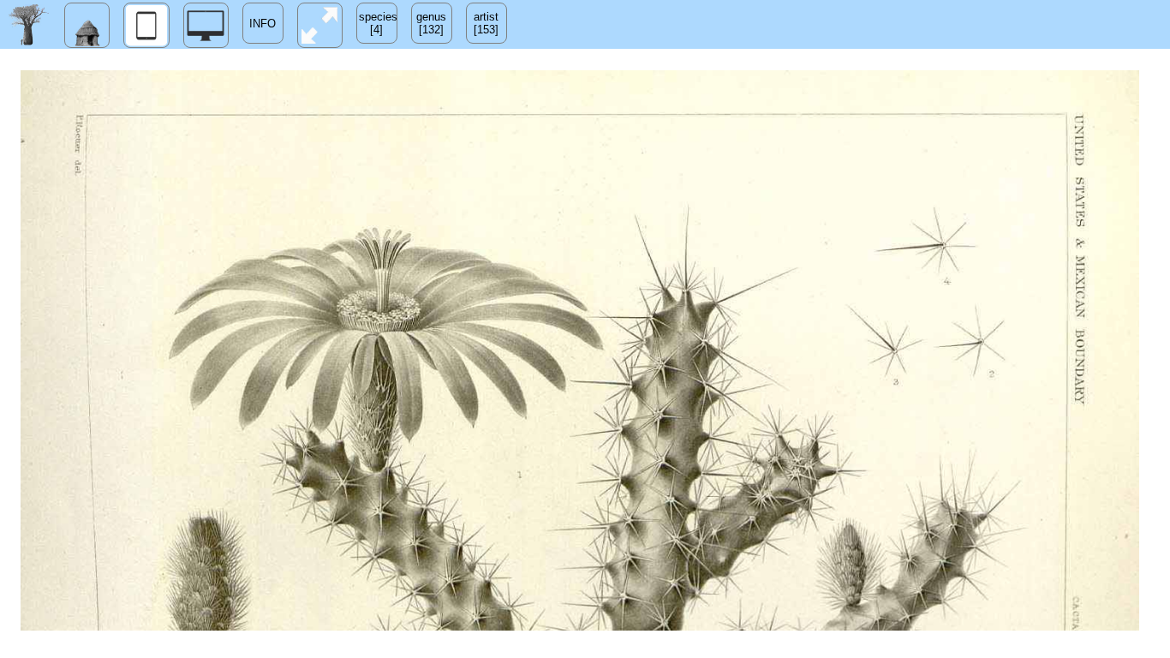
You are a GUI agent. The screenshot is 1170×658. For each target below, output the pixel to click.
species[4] (378, 23)
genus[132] (431, 23)
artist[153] (486, 23)
